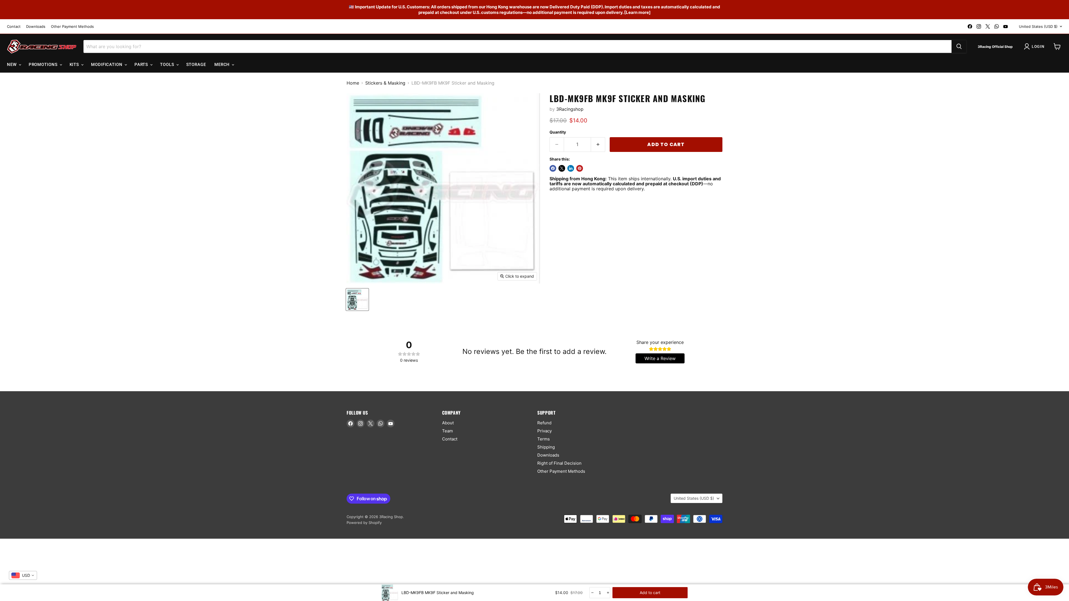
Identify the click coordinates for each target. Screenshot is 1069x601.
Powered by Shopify (364, 522)
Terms (543, 439)
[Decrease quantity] (592, 592)
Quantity (558, 132)
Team (447, 430)
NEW (12, 64)
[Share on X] (561, 168)
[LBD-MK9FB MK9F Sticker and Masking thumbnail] (357, 300)
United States (1038, 26)
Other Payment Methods (72, 26)
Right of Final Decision (559, 463)
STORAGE (196, 64)
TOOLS (167, 64)
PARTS (141, 64)
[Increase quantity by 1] (598, 144)
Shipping (546, 447)
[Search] (959, 46)
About (448, 422)
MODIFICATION (107, 64)
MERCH (222, 64)
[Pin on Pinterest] (579, 168)
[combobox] (23, 575)
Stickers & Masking (385, 82)
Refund (544, 422)
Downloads (35, 26)
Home (353, 82)
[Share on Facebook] (553, 168)
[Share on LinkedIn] (570, 168)
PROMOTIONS (44, 64)
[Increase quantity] (607, 592)
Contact (14, 26)
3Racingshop (569, 109)
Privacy (544, 430)
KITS (75, 64)
